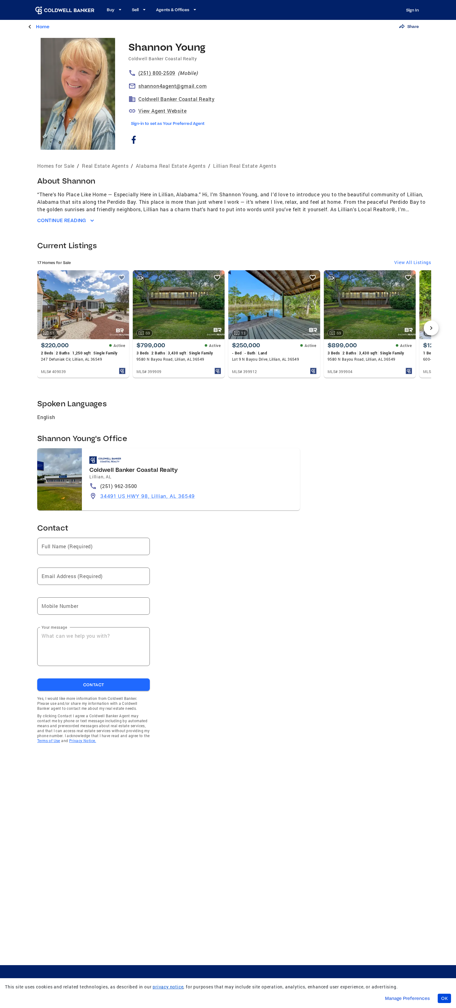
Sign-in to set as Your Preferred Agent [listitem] (167, 123)
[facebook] (133, 141)
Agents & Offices (172, 9)
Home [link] (42, 27)
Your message (54, 627)
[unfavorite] (121, 277)
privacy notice (168, 987)
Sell (135, 9)
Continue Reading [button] (61, 220)
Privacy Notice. (82, 740)
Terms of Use (48, 740)
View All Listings (412, 262)
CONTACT (93, 684)
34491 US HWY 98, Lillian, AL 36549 (147, 496)
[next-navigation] (431, 328)
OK (444, 998)
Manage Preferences (407, 998)
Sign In (412, 9)
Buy (110, 9)
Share (413, 26)
